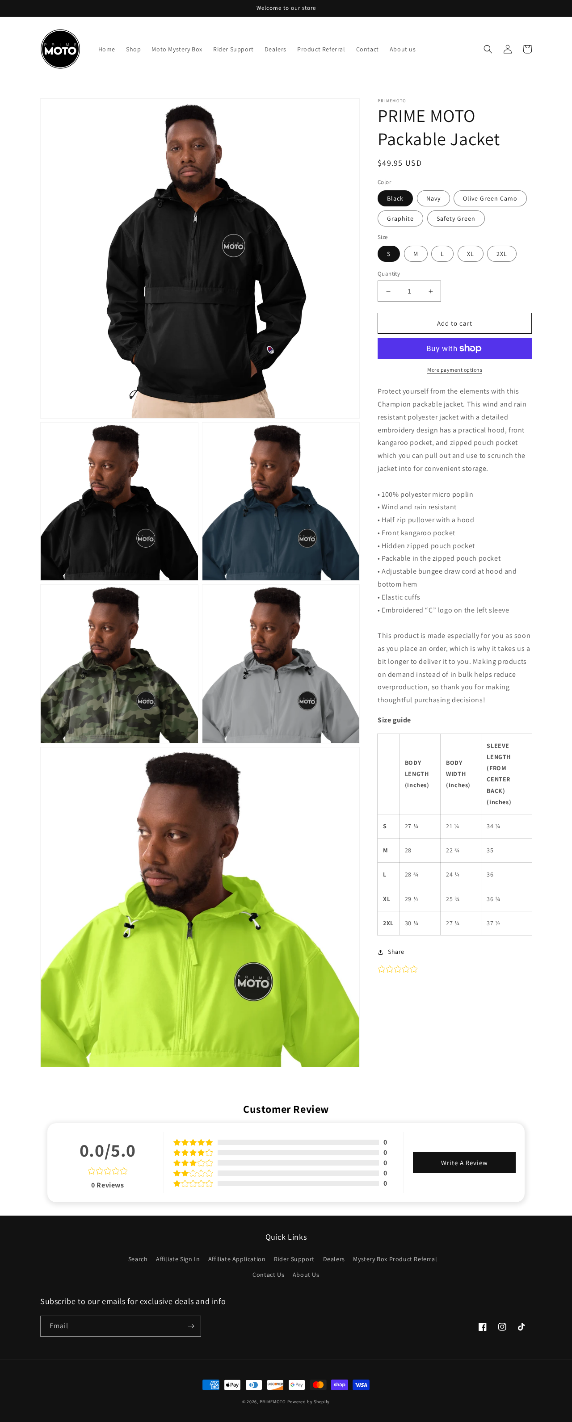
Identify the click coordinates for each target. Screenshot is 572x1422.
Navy (433, 198)
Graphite (400, 218)
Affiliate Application (237, 1259)
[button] (488, 49)
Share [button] (396, 952)
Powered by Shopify (308, 1402)
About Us (306, 1275)
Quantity (389, 273)
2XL (501, 254)
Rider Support (294, 1259)
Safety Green (456, 218)
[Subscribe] (191, 1326)
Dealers (334, 1259)
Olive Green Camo (490, 198)
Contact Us (268, 1275)
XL (470, 254)
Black (395, 198)
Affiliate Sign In (178, 1259)
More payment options (454, 369)
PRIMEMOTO (273, 1402)
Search (138, 1259)
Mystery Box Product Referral (395, 1259)
